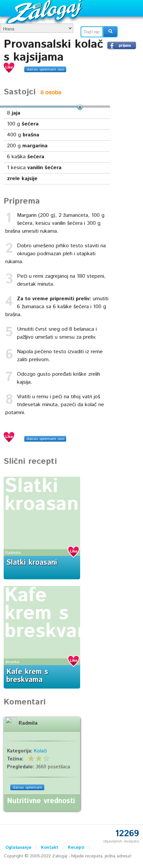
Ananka (12, 662)
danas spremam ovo (45, 69)
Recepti (76, 847)
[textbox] (91, 32)
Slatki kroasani (44, 495)
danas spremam (27, 787)
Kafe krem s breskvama (54, 613)
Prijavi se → (121, 45)
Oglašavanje (18, 847)
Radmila (13, 552)
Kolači (40, 751)
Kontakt (49, 847)
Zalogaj (45, 12)
